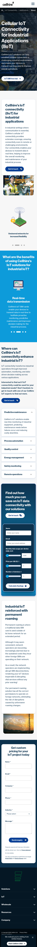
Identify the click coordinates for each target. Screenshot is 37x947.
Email (8, 539)
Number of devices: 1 (13, 572)
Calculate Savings (16, 586)
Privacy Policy (8, 858)
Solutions (5, 889)
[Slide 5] (25, 332)
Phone (8, 798)
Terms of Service (19, 858)
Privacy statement (26, 850)
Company (9, 786)
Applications (23, 10)
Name (8, 528)
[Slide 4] (24, 245)
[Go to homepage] (9, 4)
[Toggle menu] (33, 4)
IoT (2, 897)
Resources (6, 912)
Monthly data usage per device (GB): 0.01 (17, 550)
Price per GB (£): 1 (12, 561)
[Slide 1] (13, 245)
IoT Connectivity (11, 10)
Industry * (9, 810)
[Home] (2, 10)
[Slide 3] (21, 245)
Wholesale (6, 904)
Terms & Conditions (6, 934)
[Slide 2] (17, 245)
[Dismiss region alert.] (32, 937)
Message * (9, 821)
